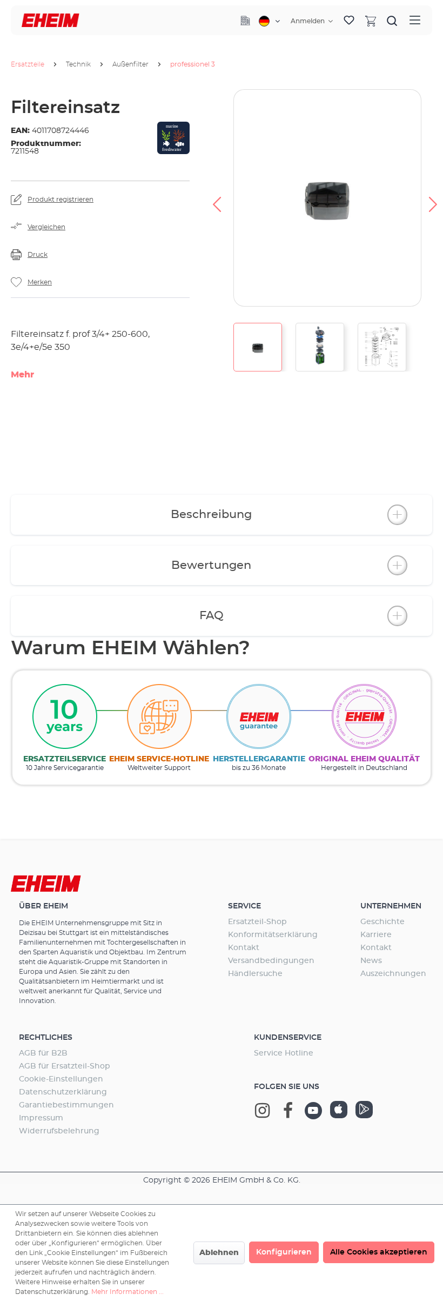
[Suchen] (392, 20)
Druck (38, 254)
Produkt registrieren (60, 199)
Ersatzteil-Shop (257, 922)
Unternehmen (390, 906)
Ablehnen (219, 1253)
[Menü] (414, 20)
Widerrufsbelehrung (59, 1131)
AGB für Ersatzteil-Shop (64, 1066)
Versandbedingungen (271, 961)
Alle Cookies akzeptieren (378, 1252)
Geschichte (382, 922)
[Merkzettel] (349, 20)
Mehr (22, 374)
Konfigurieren (284, 1252)
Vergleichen (46, 227)
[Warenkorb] (370, 20)
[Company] (245, 20)
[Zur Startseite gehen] (50, 20)
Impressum (41, 1118)
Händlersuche (255, 974)
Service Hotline (283, 1053)
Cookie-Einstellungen (61, 1079)
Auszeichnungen (393, 974)
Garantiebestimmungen (66, 1105)
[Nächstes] (433, 198)
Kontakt (243, 948)
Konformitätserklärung (273, 935)
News (371, 961)
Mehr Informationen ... (127, 1292)
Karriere (376, 935)
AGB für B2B (43, 1053)
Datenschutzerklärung (63, 1092)
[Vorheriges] (216, 198)
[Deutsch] (269, 21)
